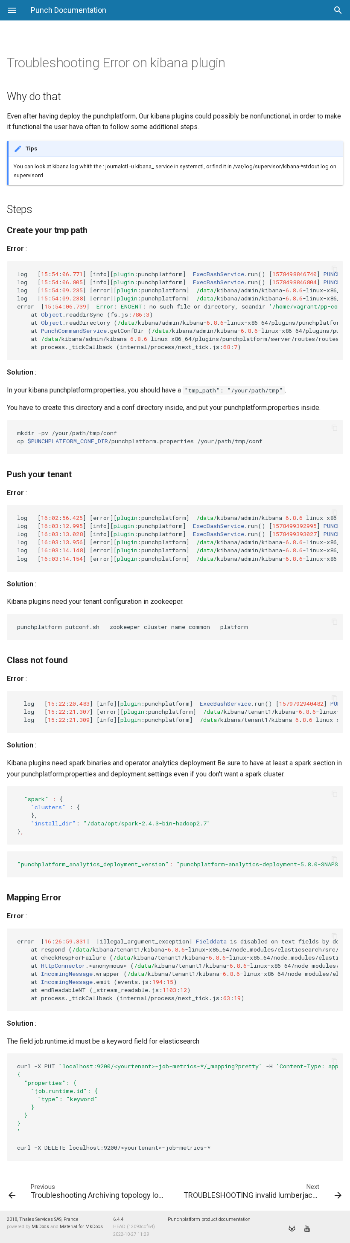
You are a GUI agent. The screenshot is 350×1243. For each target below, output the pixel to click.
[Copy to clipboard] (335, 270)
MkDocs (40, 1226)
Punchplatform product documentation (209, 1219)
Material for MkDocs (81, 1226)
